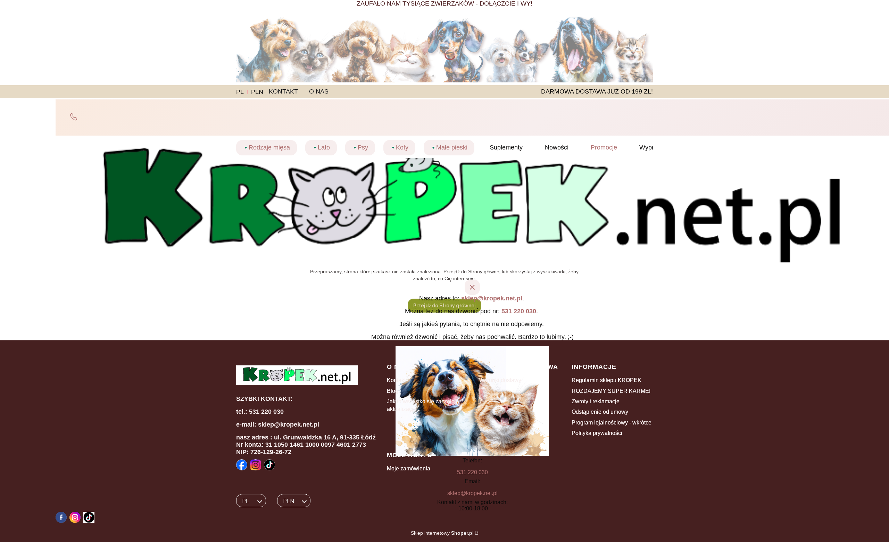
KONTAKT (283, 91)
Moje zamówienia (408, 468)
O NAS (319, 91)
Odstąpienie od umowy (600, 412)
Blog (392, 391)
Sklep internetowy (442, 533)
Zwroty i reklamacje (596, 401)
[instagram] (75, 517)
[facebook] (61, 517)
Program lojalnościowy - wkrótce (611, 423)
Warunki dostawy (500, 380)
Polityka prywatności (597, 433)
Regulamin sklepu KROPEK (606, 380)
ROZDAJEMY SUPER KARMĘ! (611, 391)
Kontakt (396, 380)
